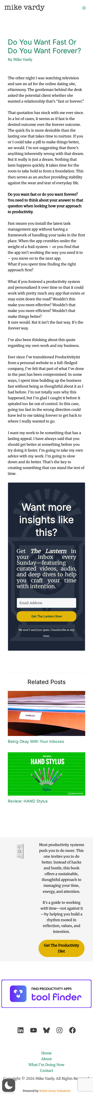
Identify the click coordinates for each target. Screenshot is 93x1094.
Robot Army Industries (55, 1091)
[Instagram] (59, 1030)
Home (46, 1053)
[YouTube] (33, 1030)
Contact (46, 1070)
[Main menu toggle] (84, 8)
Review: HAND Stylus (28, 801)
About (46, 1059)
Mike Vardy (24, 7)
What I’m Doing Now (46, 1065)
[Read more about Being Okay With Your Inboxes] (46, 713)
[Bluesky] (46, 1030)
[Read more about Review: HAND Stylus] (46, 773)
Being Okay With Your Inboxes (36, 741)
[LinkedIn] (20, 1030)
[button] (8, 1085)
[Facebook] (72, 1030)
